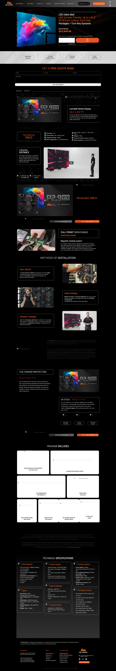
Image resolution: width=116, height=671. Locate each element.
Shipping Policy (64, 653)
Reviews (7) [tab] (27, 90)
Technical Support (59, 3)
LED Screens (19, 3)
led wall (52, 340)
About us (39, 3)
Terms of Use (63, 658)
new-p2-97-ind (88, 36)
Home (60, 12)
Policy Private (63, 660)
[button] (17, 411)
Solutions (30, 3)
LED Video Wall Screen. (74, 547)
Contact (48, 3)
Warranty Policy (64, 657)
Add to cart (87, 40)
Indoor (63, 12)
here (37, 575)
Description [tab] (19, 90)
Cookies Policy (64, 662)
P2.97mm (68, 12)
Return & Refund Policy (66, 655)
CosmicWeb (71, 668)
